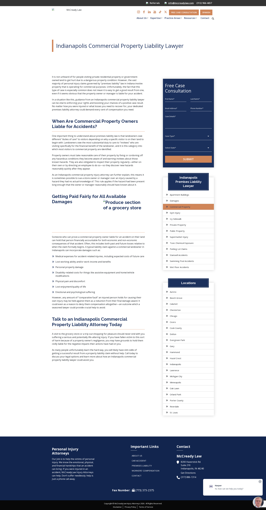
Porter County (176, 400)
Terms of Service (146, 507)
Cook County (176, 328)
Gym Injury (175, 212)
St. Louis (174, 412)
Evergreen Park (177, 340)
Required (124, 26)
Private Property (178, 224)
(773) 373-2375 (144, 490)
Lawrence (174, 370)
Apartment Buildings (179, 194)
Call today (130, 353)
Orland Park (175, 394)
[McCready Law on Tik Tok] (160, 12)
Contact (205, 18)
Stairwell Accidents (179, 255)
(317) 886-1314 (188, 477)
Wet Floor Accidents (179, 267)
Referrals (155, 3)
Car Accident (139, 460)
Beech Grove (176, 298)
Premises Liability (142, 465)
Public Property (177, 231)
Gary (172, 346)
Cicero (173, 322)
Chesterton (175, 310)
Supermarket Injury (179, 237)
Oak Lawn (174, 388)
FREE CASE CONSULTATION (184, 12)
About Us (142, 18)
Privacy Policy (130, 507)
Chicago (173, 316)
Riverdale (174, 406)
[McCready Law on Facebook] (144, 12)
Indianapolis (175, 364)
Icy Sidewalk (175, 218)
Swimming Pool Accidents (182, 261)
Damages (174, 200)
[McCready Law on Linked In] (149, 12)
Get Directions (188, 472)
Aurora (173, 291)
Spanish (206, 12)
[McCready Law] (73, 15)
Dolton (173, 334)
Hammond (175, 352)
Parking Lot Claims (178, 249)
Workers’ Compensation (145, 470)
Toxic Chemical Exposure (182, 243)
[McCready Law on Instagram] (138, 12)
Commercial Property (180, 206)
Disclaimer (117, 507)
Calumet (174, 304)
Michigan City (176, 376)
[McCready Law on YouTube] (154, 12)
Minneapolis (175, 382)
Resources (189, 18)
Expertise (155, 18)
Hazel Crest (175, 358)
